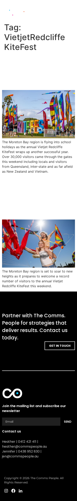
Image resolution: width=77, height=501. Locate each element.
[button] (70, 8)
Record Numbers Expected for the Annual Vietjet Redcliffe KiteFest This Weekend (37, 196)
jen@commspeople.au (20, 456)
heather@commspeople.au (24, 446)
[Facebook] (66, 15)
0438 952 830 (29, 451)
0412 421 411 (27, 441)
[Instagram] (58, 15)
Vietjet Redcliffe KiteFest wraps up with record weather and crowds (38, 71)
